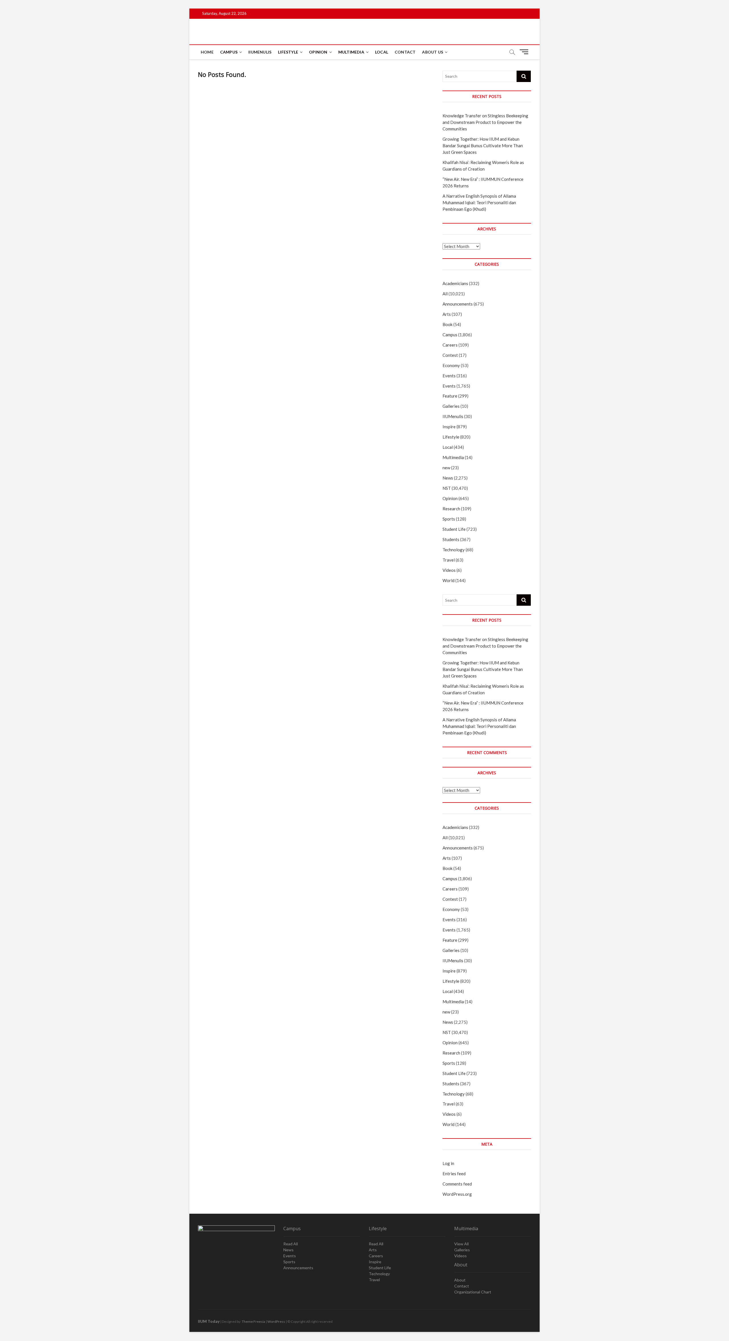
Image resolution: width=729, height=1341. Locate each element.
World (448, 580)
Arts (447, 314)
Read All (290, 1243)
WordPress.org (457, 1194)
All (445, 293)
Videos (449, 570)
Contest (450, 355)
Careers (450, 344)
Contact (405, 52)
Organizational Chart (472, 1291)
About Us (432, 52)
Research (451, 508)
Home (207, 52)
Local (381, 52)
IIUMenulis (259, 52)
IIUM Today (209, 1321)
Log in (448, 1163)
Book (447, 324)
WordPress (276, 1321)
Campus (228, 52)
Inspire (449, 426)
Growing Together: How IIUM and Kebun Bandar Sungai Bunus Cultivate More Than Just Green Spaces (483, 145)
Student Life (454, 529)
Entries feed (454, 1173)
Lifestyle (288, 52)
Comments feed (457, 1183)
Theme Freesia (253, 1321)
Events (449, 375)
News (448, 477)
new (446, 467)
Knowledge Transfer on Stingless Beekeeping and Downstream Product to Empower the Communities (485, 122)
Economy (451, 365)
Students (451, 539)
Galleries (451, 406)
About (460, 1279)
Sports (449, 518)
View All (461, 1243)
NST (447, 488)
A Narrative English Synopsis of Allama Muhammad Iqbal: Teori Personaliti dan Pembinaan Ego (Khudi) (479, 202)
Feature (450, 395)
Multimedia (351, 52)
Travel (449, 559)
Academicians (455, 283)
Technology (454, 549)
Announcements (458, 303)
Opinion (318, 52)
